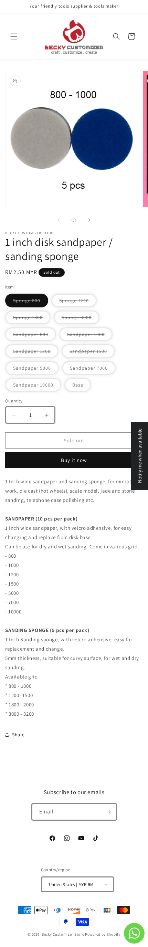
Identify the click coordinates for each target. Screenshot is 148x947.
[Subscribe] (108, 812)
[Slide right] (89, 220)
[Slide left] (58, 220)
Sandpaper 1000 (90, 336)
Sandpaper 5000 (36, 370)
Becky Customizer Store (63, 934)
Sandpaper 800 (34, 336)
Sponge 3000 (80, 319)
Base (81, 386)
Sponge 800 (30, 302)
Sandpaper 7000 (93, 370)
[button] (13, 36)
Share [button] (18, 735)
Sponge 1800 (32, 319)
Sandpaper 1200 (36, 353)
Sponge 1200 (78, 302)
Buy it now (74, 460)
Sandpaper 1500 (92, 353)
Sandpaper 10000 (37, 386)
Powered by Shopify (102, 934)
